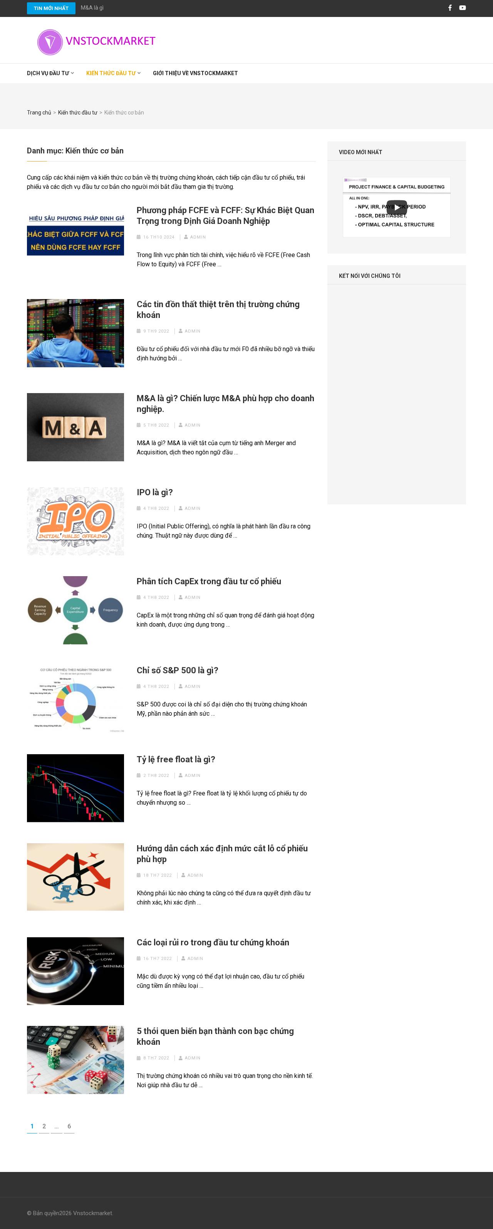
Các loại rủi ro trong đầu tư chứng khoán (213, 942)
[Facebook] (450, 8)
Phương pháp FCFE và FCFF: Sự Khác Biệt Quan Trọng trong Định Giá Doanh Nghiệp (225, 215)
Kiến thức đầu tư (111, 73)
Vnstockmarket (92, 1213)
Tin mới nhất (51, 8)
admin (198, 237)
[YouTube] (462, 8)
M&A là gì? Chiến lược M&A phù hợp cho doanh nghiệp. (146, 8)
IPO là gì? (155, 492)
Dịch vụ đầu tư (48, 73)
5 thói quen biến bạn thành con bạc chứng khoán (215, 1036)
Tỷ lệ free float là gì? (176, 759)
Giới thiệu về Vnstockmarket (195, 73)
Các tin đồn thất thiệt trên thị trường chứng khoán (218, 309)
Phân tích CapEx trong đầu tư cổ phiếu (209, 581)
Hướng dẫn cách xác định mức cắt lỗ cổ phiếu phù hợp (222, 854)
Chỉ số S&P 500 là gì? (177, 670)
